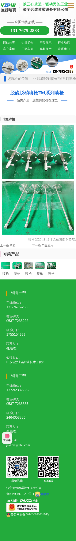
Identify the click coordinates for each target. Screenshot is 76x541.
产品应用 (47, 245)
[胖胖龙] (41, 494)
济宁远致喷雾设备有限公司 (24, 488)
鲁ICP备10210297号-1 (20, 494)
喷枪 (13, 245)
